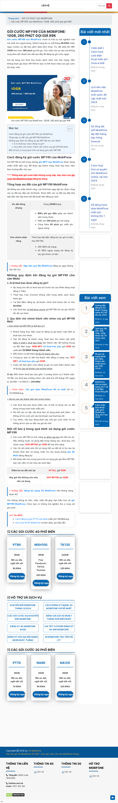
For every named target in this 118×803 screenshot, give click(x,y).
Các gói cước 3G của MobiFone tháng (60, 754)
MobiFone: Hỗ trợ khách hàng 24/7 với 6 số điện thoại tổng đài (101, 387)
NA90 (41, 663)
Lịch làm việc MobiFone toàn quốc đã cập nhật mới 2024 (98, 95)
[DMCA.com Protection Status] (17, 794)
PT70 (17, 663)
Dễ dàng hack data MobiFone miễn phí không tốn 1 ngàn (99, 212)
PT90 (17, 545)
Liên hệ (45, 5)
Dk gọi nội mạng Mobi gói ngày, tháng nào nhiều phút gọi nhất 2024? (100, 361)
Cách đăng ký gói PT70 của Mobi (31, 519)
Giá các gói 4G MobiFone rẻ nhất (22, 754)
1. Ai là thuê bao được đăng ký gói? (28, 144)
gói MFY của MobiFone (51, 162)
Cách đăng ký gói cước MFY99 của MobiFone (31, 134)
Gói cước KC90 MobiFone (28, 522)
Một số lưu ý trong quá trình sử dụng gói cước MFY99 (35, 150)
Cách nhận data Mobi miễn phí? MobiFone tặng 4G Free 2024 (101, 411)
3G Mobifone (34, 750)
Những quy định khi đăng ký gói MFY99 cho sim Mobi (34, 140)
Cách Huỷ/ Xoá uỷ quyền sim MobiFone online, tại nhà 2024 (99, 173)
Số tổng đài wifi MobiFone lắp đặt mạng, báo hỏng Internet (99, 134)
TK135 (65, 545)
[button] (68, 129)
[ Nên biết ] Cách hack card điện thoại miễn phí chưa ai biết (99, 55)
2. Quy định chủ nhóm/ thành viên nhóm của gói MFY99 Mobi (40, 147)
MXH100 (40, 545)
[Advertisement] (95, 275)
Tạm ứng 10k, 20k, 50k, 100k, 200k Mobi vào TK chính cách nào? (101, 334)
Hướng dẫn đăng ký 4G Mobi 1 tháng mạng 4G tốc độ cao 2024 (101, 310)
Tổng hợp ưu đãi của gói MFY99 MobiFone (29, 137)
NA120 (65, 663)
